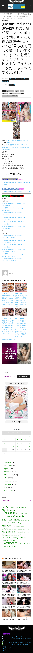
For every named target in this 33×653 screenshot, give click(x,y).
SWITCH (12, 85)
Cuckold (4, 520)
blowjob (13, 510)
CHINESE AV (7, 462)
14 (21, 443)
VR (2, 547)
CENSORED (8, 513)
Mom (11, 93)
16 (29, 443)
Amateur (10, 507)
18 (8, 446)
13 (17, 443)
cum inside (14, 519)
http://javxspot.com (13, 273)
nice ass (20, 529)
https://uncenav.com (8, 650)
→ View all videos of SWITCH (10, 339)
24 (4, 450)
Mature (5, 529)
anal (17, 507)
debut (22, 520)
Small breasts (6, 538)
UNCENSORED (14, 95)
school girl (26, 532)
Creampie (18, 516)
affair (3, 507)
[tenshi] (5, 273)
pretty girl (10, 532)
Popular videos (8, 481)
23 (29, 446)
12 (13, 443)
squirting (15, 538)
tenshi (11, 271)
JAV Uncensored (8, 475)
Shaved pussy (6, 535)
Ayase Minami (14, 79)
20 (17, 446)
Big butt (27, 507)
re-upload (19, 532)
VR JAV (5, 487)
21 (21, 446)
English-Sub (7, 468)
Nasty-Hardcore (12, 529)
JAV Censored (7, 472)
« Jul (16, 456)
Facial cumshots (6, 523)
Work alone (10, 546)
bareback (21, 507)
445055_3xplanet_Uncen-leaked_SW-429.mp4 (16, 191)
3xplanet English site (17, 637)
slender (14, 535)
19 (13, 446)
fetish (17, 523)
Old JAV (6, 478)
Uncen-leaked (5, 13)
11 (8, 443)
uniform (21, 543)
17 (4, 446)
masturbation (20, 526)
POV (3, 532)
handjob (25, 523)
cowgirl (9, 517)
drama (27, 520)
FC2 (13, 523)
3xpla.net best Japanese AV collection (20, 642)
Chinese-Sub (7, 465)
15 (25, 443)
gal (21, 523)
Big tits (17, 91)
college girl (26, 513)
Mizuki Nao (24, 79)
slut (19, 535)
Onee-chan (26, 529)
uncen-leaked (5, 95)
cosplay (4, 517)
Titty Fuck (22, 538)
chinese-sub (19, 513)
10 (4, 443)
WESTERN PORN (8, 490)
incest (22, 91)
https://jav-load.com (7, 648)
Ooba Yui (5, 81)
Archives (4, 497)
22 (25, 446)
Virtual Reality (27, 543)
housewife (6, 526)
